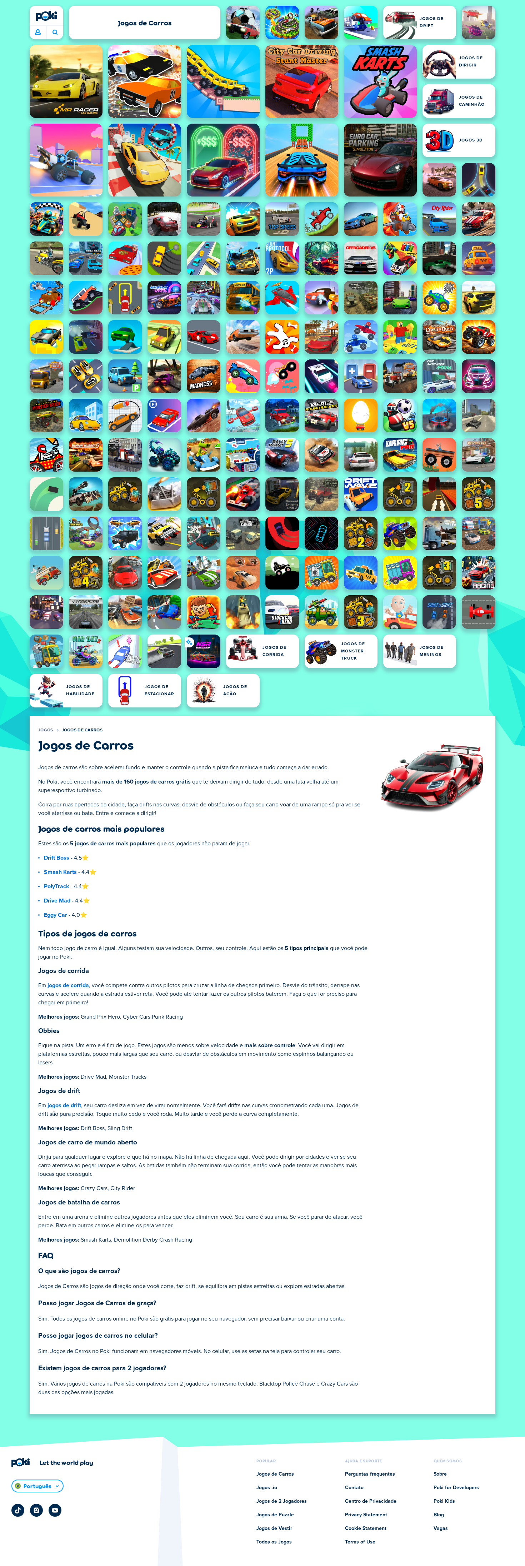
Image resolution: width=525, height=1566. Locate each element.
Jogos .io (266, 1487)
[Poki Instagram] (36, 1510)
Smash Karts (60, 872)
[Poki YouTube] (55, 1510)
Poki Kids (444, 1501)
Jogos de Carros (82, 730)
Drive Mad (57, 901)
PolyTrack (56, 886)
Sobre (440, 1474)
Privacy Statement (366, 1514)
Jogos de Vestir (274, 1528)
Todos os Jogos (274, 1542)
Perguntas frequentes (370, 1474)
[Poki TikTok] (17, 1510)
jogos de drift (64, 1105)
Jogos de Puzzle (275, 1514)
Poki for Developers (456, 1487)
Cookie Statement (365, 1528)
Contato (354, 1487)
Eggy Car (55, 915)
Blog (439, 1514)
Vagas (441, 1528)
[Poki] (46, 16)
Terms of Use (360, 1542)
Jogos (45, 730)
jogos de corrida (68, 985)
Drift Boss (56, 858)
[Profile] (38, 32)
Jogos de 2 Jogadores (281, 1501)
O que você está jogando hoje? (54, 32)
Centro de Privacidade (370, 1501)
